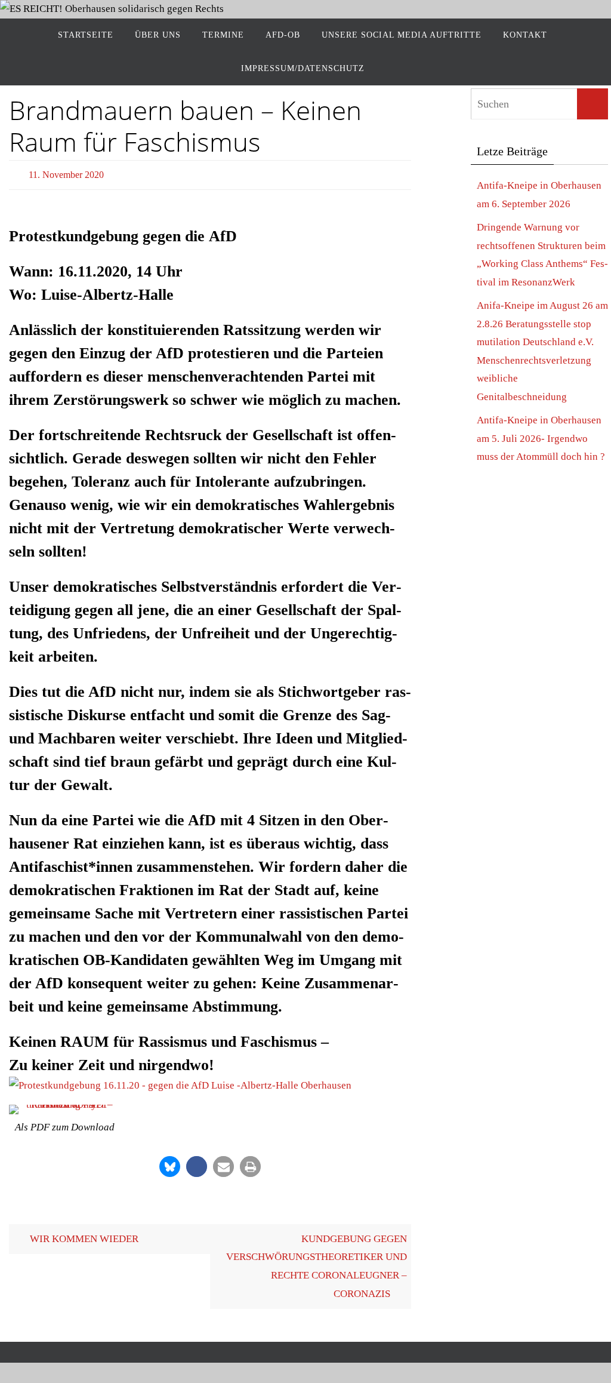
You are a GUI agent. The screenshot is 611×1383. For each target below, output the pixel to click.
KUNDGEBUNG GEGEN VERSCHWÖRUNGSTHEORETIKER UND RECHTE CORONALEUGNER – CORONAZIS (316, 1263)
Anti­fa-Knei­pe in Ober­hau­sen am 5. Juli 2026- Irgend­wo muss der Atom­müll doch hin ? (541, 438)
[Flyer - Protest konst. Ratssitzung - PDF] (65, 1106)
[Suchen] (592, 103)
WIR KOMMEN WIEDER (82, 1235)
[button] (169, 1162)
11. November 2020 (66, 173)
